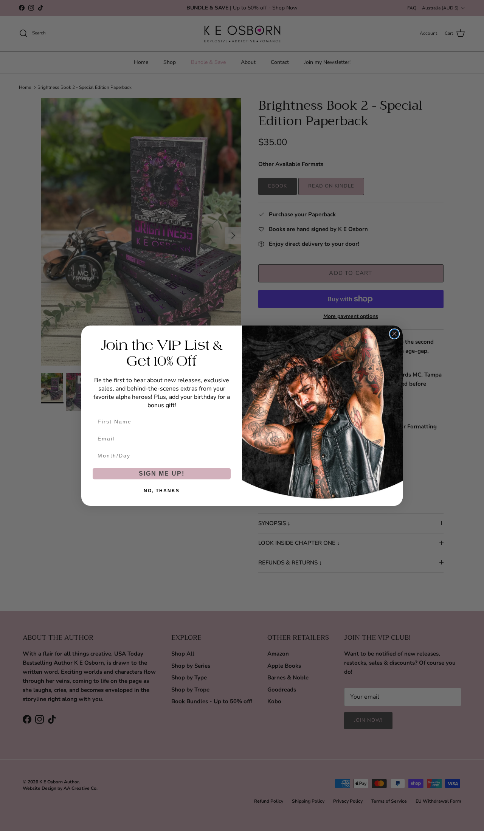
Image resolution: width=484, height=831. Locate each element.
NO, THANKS (162, 490)
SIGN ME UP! (162, 473)
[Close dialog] (394, 333)
